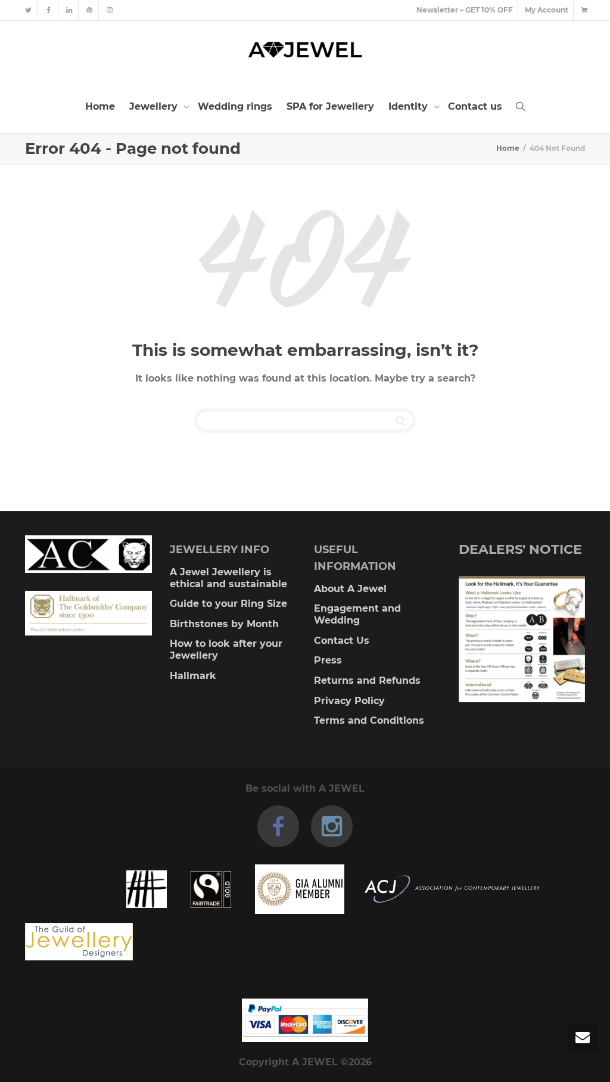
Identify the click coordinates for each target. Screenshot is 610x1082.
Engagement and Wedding (357, 614)
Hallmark (193, 675)
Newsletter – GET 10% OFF (464, 9)
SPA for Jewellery (330, 106)
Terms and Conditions (369, 720)
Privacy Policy (349, 700)
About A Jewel (350, 588)
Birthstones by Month (224, 624)
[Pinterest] (89, 10)
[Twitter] (28, 10)
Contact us (475, 106)
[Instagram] (109, 10)
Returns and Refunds (367, 680)
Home (100, 106)
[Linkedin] (69, 10)
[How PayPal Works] (305, 1020)
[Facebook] (48, 10)
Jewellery (154, 106)
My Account (546, 9)
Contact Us (341, 640)
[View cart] (583, 10)
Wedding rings (235, 106)
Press (328, 660)
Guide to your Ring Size (228, 603)
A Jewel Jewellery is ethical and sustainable (228, 578)
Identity (409, 106)
